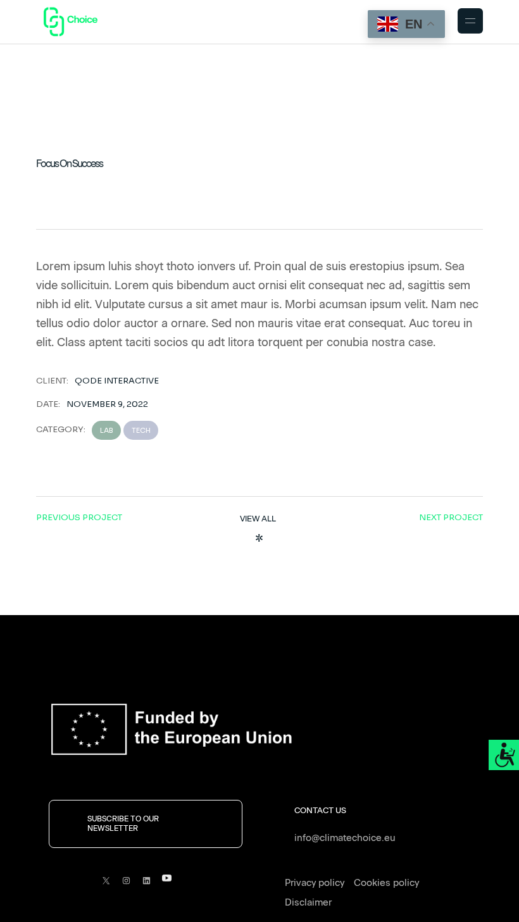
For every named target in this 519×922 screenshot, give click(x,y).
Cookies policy (386, 882)
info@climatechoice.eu (345, 838)
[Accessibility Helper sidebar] (504, 755)
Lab (106, 430)
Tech (141, 430)
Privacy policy (314, 882)
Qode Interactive (117, 381)
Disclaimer (308, 902)
